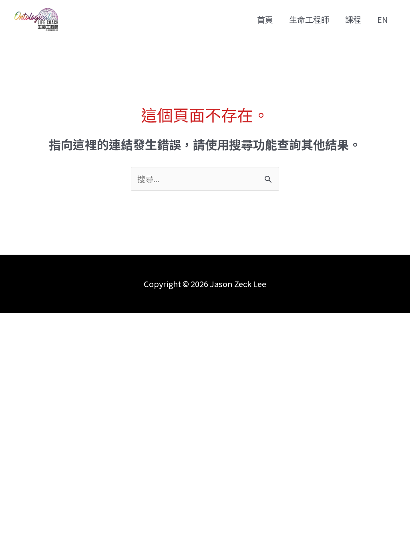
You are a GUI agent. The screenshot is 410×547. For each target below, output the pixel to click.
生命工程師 (309, 19)
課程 (353, 19)
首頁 (265, 19)
